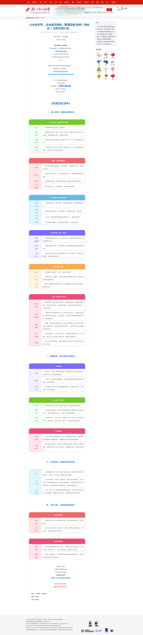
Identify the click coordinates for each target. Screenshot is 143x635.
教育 (92, 2)
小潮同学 (113, 2)
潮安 (41, 2)
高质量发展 (99, 12)
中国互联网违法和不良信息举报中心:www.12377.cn (38, 621)
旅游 (102, 2)
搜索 (109, 9)
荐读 (43, 17)
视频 (73, 2)
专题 (55, 2)
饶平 (46, 2)
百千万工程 (93, 12)
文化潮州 (79, 2)
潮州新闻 (34, 2)
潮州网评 (66, 2)
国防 (60, 2)
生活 (107, 2)
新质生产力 (105, 12)
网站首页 (37, 17)
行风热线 (86, 2)
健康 (97, 2)
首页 (28, 2)
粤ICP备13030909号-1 (52, 629)
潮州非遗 (111, 12)
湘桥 (50, 2)
